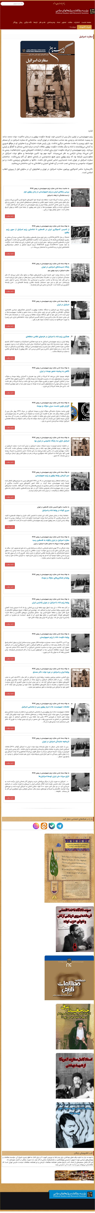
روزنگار (15, 22)
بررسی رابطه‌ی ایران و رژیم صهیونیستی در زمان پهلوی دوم (46, 191)
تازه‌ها (35, 22)
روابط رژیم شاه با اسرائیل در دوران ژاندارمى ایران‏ (50, 602)
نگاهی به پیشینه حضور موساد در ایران (54, 371)
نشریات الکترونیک (85, 27)
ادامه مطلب (9, 216)
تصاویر (64, 22)
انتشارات (77, 22)
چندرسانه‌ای (51, 22)
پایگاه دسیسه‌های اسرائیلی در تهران (55, 267)
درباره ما (73, 27)
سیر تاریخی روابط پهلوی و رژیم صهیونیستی (52, 475)
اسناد (58, 22)
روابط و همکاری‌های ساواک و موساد (55, 577)
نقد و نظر (42, 22)
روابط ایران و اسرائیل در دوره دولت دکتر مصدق (51, 672)
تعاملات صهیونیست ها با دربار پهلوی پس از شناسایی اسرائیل (45, 706)
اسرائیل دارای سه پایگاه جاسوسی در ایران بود (51, 440)
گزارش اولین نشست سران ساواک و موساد (53, 406)
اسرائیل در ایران (63, 304)
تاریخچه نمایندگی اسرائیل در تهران (55, 741)
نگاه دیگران (28, 22)
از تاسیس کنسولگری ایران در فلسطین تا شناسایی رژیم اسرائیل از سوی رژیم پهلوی (37, 231)
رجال (20, 22)
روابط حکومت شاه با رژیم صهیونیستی (54, 637)
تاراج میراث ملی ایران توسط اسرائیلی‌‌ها (54, 776)
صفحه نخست (86, 22)
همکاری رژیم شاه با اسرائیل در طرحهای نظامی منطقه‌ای (47, 336)
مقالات (70, 22)
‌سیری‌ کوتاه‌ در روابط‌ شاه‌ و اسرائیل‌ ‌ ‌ (55, 510)
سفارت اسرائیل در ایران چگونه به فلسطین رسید (50, 540)
